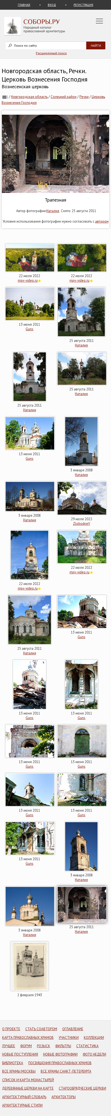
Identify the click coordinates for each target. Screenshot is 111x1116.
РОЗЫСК (43, 1046)
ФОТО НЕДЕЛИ (94, 1054)
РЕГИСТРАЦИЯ (83, 5)
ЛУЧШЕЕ (8, 1046)
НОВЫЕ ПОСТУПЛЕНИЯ (20, 1054)
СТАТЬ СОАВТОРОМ (41, 1029)
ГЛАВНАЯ (24, 5)
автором (102, 221)
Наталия (52, 211)
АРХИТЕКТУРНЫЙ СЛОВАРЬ (24, 1097)
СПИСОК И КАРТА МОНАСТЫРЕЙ (28, 1080)
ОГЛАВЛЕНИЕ (72, 1029)
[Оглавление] (5, 96)
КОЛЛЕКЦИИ (94, 1037)
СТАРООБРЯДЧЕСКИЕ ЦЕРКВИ (82, 1088)
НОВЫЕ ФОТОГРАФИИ (60, 1054)
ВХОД (52, 5)
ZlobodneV (81, 523)
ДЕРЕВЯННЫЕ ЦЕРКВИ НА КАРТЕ (28, 1088)
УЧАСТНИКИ (69, 1037)
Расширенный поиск (51, 53)
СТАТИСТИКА (87, 1046)
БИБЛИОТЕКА (12, 1063)
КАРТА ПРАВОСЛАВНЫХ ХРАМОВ (28, 1037)
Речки (84, 96)
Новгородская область (29, 96)
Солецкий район (64, 96)
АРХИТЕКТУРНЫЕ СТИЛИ (22, 1105)
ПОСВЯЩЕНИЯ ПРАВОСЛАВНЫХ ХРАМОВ (60, 1063)
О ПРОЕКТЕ (11, 1029)
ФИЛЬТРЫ (63, 1046)
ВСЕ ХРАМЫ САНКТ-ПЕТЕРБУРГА (66, 1071)
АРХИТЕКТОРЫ (63, 1097)
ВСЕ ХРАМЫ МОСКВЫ (19, 1071)
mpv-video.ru (28, 280)
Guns (29, 329)
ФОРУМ (26, 1046)
